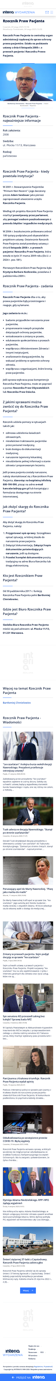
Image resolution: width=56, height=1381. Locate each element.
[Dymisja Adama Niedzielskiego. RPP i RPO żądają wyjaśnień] (28, 1185)
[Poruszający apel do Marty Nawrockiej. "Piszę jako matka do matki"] (28, 874)
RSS (42, 1352)
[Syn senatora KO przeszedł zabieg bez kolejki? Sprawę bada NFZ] (28, 1002)
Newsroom (32, 1352)
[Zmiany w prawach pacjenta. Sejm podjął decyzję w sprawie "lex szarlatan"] (28, 940)
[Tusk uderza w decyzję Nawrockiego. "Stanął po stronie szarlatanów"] (28, 815)
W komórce (32, 1355)
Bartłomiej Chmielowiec (17, 702)
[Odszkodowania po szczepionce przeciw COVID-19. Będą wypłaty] (28, 1123)
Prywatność (48, 1366)
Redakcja (32, 1349)
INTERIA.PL (18, 1369)
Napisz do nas (33, 1346)
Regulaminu (38, 1366)
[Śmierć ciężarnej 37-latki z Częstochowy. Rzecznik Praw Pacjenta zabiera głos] (28, 1245)
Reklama (31, 1358)
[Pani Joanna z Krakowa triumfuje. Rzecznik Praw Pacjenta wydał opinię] (28, 1064)
